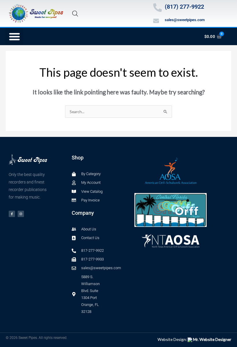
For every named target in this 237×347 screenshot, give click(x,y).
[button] (14, 36)
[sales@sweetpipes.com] (156, 21)
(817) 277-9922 (184, 6)
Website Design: (194, 339)
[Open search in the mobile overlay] (75, 13)
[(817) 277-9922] (157, 7)
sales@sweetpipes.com (185, 20)
